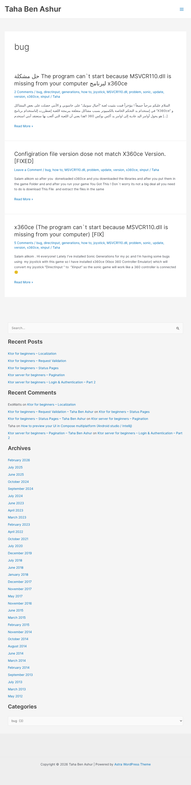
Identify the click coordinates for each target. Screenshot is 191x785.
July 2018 (15, 560)
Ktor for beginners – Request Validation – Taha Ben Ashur (50, 412)
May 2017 (15, 596)
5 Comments (23, 243)
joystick (99, 92)
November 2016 (20, 603)
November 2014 (20, 632)
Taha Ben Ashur (33, 8)
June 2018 (15, 567)
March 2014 (17, 660)
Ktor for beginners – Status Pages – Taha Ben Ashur (47, 419)
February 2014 (19, 667)
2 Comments (23, 92)
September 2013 (20, 675)
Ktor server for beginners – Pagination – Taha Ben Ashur (50, 433)
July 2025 (15, 467)
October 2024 (18, 482)
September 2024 (20, 489)
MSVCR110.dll (117, 92)
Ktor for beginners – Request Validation (37, 361)
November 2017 (20, 589)
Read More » (23, 126)
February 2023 (19, 524)
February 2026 (19, 460)
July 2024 (15, 496)
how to (86, 92)
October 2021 (18, 539)
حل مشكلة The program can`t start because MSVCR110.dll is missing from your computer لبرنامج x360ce (92, 80)
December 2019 (20, 553)
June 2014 (16, 653)
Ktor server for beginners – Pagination (36, 375)
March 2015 (17, 617)
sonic (147, 92)
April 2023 (15, 510)
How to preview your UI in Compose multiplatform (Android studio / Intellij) (76, 426)
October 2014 (18, 639)
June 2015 (15, 610)
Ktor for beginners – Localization (32, 353)
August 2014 (17, 646)
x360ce (33, 96)
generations (70, 92)
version (19, 96)
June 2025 (16, 474)
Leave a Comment (28, 170)
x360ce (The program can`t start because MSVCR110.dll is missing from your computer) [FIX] (91, 231)
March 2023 (17, 517)
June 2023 (16, 503)
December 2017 (20, 582)
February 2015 (18, 625)
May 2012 (15, 696)
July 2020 (15, 546)
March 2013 (17, 689)
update (158, 92)
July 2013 (15, 682)
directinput (52, 92)
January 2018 (18, 574)
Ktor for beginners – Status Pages (33, 368)
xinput (45, 96)
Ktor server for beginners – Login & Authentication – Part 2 (52, 382)
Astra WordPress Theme (132, 764)
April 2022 (15, 532)
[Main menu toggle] (182, 9)
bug (39, 92)
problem (135, 92)
